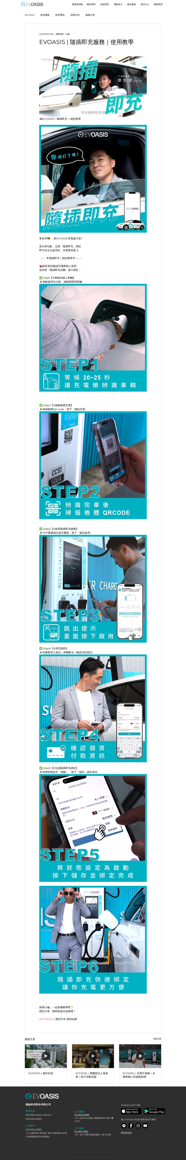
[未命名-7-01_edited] (145, 1126)
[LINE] (124, 1126)
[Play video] (93, 86)
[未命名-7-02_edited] (138, 1126)
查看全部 (157, 1038)
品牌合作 (75, 15)
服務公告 (90, 15)
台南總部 (30, 1125)
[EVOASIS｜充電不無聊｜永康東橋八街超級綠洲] (140, 1056)
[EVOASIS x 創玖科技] (46, 1056)
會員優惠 (45, 15)
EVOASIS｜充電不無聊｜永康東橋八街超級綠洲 (139, 1075)
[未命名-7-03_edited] (131, 1126)
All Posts (29, 15)
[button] (104, 4)
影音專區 (60, 15)
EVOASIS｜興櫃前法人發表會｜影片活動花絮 (92, 1075)
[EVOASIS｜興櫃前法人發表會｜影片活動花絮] (93, 1056)
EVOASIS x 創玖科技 (40, 1073)
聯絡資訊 (30, 1110)
